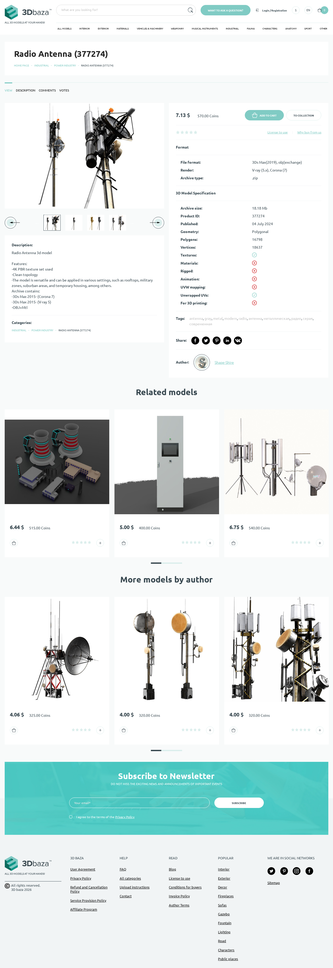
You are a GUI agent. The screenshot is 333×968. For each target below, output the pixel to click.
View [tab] (8, 90)
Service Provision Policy (88, 900)
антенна (255, 318)
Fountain (224, 923)
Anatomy (291, 28)
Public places (228, 959)
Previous (37, 222)
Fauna (251, 28)
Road (222, 941)
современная (200, 324)
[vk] (238, 340)
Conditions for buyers (185, 887)
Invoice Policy (179, 896)
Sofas (222, 905)
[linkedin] (227, 340)
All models (64, 28)
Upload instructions (135, 887)
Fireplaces (226, 896)
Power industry (65, 65)
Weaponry (177, 28)
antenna (196, 318)
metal (218, 318)
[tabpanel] (166, 240)
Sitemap (273, 883)
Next (132, 222)
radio (243, 318)
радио (296, 318)
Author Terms (179, 905)
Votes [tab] (64, 90)
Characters (269, 28)
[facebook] (195, 340)
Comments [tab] (47, 90)
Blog (172, 869)
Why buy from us (309, 132)
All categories (130, 878)
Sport (308, 28)
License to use (277, 132)
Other (323, 28)
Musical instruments (205, 28)
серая (308, 318)
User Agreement (82, 869)
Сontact (126, 896)
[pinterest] (217, 340)
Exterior (103, 28)
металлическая (277, 318)
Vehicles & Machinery (150, 28)
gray (208, 318)
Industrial (232, 28)
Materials (123, 28)
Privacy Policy (125, 817)
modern (230, 318)
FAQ (123, 869)
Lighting (224, 932)
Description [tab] (25, 90)
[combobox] (120, 10)
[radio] (178, 132)
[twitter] (206, 340)
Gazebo (224, 914)
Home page (21, 65)
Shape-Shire (224, 362)
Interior (84, 28)
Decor (222, 887)
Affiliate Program (83, 909)
